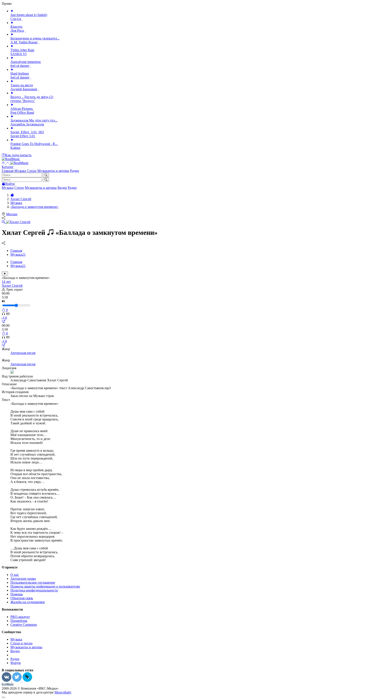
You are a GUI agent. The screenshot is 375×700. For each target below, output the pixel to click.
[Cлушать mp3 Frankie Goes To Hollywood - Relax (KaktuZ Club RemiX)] (12, 140)
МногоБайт (62, 692)
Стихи (31, 171)
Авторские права (23, 578)
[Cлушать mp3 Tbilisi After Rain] (12, 46)
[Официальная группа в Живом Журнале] (27, 680)
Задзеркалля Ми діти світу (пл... (34, 120)
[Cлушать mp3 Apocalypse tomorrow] (12, 58)
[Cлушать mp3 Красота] (12, 23)
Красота (16, 26)
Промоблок (18, 621)
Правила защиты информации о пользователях (45, 586)
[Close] (3, 697)
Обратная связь (21, 598)
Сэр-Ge (15, 19)
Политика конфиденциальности (34, 590)
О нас (14, 574)
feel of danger (19, 66)
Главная (7, 171)
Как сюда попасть (18, 155)
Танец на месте (21, 85)
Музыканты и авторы (53, 171)
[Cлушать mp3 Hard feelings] (12, 69)
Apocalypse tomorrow (25, 62)
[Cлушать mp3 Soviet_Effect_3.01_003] (12, 128)
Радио (74, 171)
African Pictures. (21, 108)
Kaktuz (15, 148)
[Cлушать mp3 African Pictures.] (12, 105)
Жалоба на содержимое (27, 602)
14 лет (6, 281)
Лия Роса (17, 30)
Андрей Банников (23, 89)
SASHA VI (18, 54)
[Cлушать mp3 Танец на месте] (12, 81)
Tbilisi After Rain (22, 50)
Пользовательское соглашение (32, 582)
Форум (15, 663)
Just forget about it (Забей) (28, 15)
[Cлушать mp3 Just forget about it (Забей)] (12, 11)
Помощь (16, 594)
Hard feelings (19, 73)
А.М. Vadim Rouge (24, 42)
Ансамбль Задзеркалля (27, 124)
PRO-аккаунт (20, 617)
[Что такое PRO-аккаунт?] (22, 19)
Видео (62, 187)
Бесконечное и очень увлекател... (34, 38)
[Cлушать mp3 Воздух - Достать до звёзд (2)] (12, 93)
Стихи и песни (21, 643)
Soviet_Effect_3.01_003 (27, 132)
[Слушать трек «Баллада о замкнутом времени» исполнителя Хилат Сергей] (5, 273)
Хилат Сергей (12, 285)
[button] (187, 165)
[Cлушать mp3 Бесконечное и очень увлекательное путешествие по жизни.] (12, 34)
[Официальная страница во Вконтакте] (7, 680)
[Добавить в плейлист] (3, 321)
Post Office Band (22, 112)
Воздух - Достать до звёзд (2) (31, 97)
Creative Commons (23, 624)
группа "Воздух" (22, 101)
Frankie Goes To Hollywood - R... (34, 144)
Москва (11, 214)
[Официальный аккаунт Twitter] (17, 680)
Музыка (20, 171)
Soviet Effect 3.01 (22, 136)
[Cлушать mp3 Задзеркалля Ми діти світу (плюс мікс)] (12, 116)
